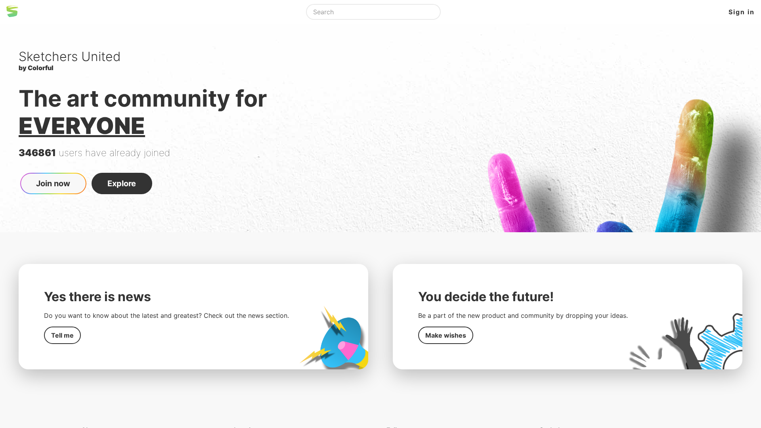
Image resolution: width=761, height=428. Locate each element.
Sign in (741, 12)
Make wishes (445, 335)
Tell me (62, 335)
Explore (121, 183)
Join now (53, 183)
